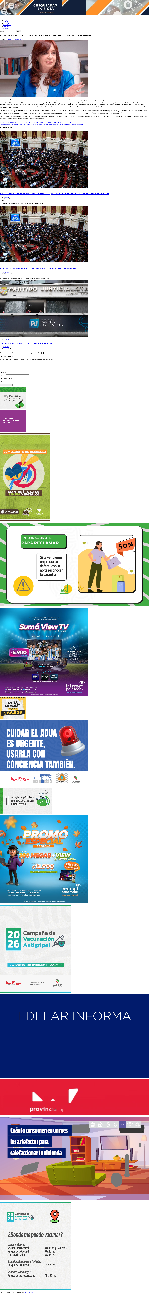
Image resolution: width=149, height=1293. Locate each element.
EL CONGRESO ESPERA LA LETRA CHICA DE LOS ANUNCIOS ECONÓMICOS (38, 268)
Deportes (5, 28)
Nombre (3, 375)
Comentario (3, 372)
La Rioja (5, 22)
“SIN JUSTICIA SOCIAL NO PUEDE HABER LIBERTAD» (27, 343)
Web (1, 381)
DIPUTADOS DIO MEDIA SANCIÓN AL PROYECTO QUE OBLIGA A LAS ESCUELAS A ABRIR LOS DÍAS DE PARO (54, 194)
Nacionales (6, 23)
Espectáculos (7, 25)
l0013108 (6, 197)
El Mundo (6, 26)
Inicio (5, 20)
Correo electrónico (5, 378)
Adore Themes (29, 1292)
